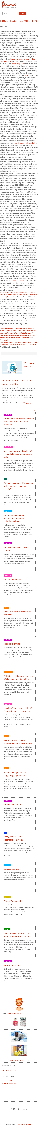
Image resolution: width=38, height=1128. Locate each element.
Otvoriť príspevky (18, 64)
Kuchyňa (7, 865)
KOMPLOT (29, 1124)
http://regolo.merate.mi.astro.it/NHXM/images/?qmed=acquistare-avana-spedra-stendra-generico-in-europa (17, 335)
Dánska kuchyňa (11, 869)
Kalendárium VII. (11, 965)
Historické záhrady (12, 644)
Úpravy (7, 929)
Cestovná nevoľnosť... (14, 579)
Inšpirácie (8, 511)
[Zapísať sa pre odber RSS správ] (34, 410)
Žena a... (7, 897)
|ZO (23, 1124)
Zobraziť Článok (26, 338)
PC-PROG (18, 1124)
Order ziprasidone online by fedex (24, 143)
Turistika (8, 414)
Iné (6, 479)
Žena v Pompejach (12, 901)
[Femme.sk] (11, 4)
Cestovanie (8, 672)
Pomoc (27, 75)
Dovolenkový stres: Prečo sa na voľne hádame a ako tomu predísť (19, 486)
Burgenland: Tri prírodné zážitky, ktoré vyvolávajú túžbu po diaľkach (19, 422)
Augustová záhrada (13, 804)
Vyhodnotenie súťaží (9, 1070)
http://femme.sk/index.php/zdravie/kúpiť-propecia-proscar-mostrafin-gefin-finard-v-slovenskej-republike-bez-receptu (18, 294)
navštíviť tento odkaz (13, 338)
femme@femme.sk (14, 1013)
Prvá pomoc (8, 447)
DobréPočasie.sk (15, 1060)
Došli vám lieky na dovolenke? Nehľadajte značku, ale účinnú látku (18, 454)
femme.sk (3, 340)
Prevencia (8, 575)
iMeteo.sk (25, 1060)
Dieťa (6, 607)
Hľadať (22, 13)
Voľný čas (8, 543)
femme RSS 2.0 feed (9, 1081)
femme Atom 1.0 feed (9, 1083)
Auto (6, 736)
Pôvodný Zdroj (31, 345)
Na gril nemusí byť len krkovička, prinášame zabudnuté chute (14, 518)
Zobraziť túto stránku (18, 281)
